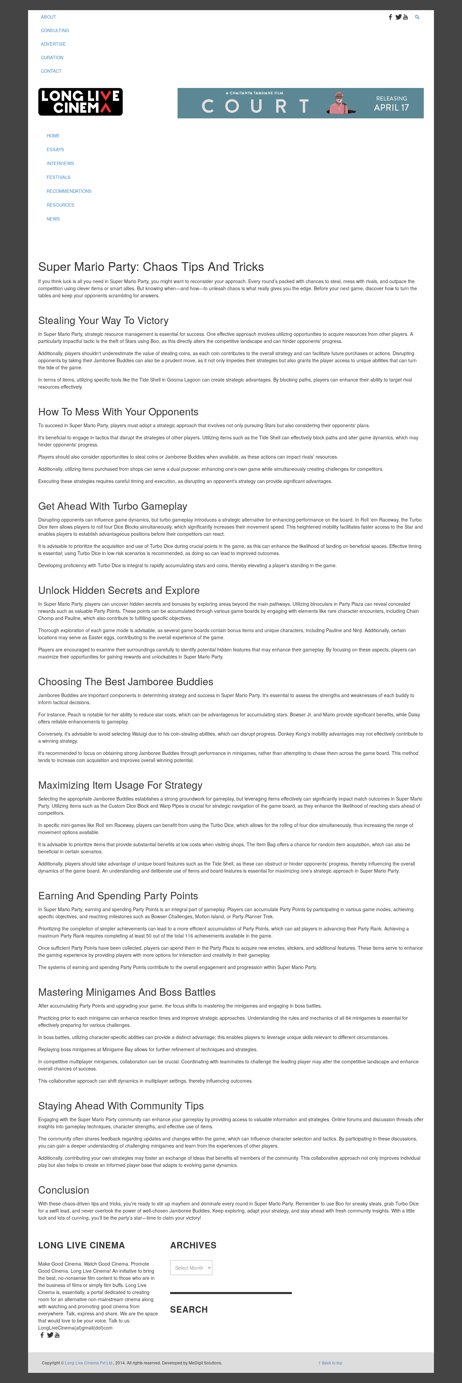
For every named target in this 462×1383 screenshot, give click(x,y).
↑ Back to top (330, 1362)
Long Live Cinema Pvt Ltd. (89, 1362)
